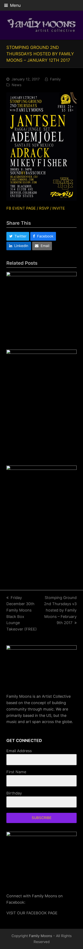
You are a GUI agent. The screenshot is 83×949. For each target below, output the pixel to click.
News (16, 85)
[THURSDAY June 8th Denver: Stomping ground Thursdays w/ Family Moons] (41, 404)
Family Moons (40, 936)
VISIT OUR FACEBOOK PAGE (31, 913)
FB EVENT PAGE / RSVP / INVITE (35, 208)
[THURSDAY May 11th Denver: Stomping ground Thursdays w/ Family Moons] (41, 520)
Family (55, 79)
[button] (12, 5)
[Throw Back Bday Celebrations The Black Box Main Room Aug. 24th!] (41, 307)
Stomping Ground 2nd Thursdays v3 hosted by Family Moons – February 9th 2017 (60, 610)
